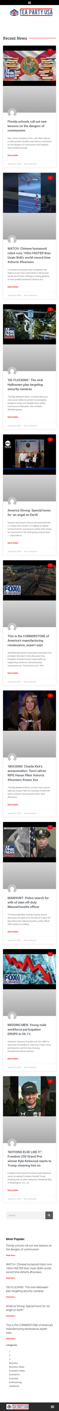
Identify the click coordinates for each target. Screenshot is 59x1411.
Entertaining (15, 1382)
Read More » (13, 155)
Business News (16, 1366)
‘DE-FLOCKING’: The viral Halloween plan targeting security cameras (25, 384)
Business (13, 1363)
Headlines (14, 1386)
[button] (29, 2)
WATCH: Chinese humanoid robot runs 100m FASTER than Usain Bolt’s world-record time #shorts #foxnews (29, 1268)
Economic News (17, 1370)
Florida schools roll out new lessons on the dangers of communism (27, 126)
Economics (14, 1374)
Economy (13, 1378)
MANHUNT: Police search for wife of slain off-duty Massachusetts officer (28, 902)
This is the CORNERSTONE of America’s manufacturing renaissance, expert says (28, 640)
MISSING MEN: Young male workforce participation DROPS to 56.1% (27, 1029)
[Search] (49, 1215)
